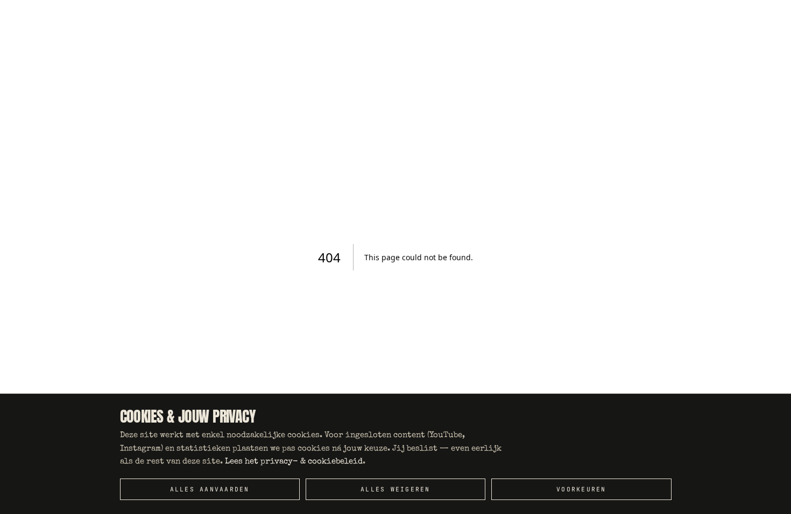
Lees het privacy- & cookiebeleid (294, 462)
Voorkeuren (581, 489)
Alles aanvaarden (210, 489)
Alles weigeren (395, 489)
